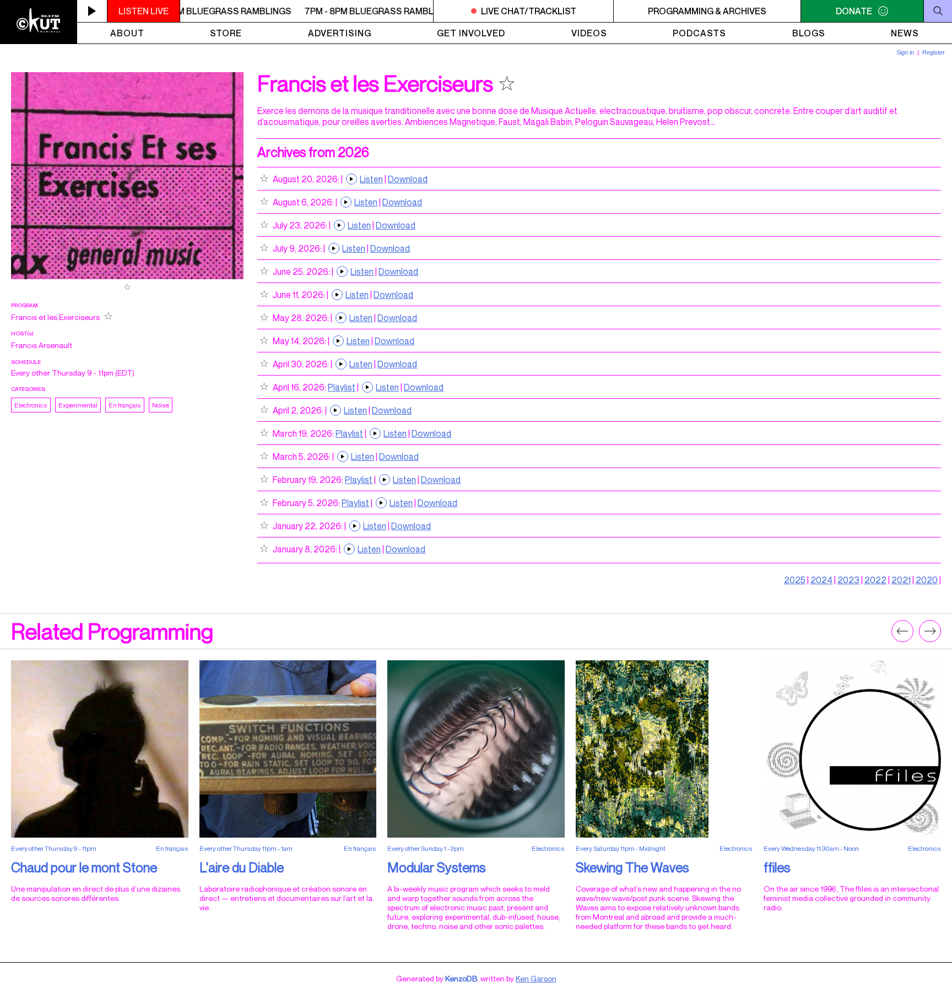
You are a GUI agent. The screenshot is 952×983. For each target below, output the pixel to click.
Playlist (341, 387)
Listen (371, 178)
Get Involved (471, 33)
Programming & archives (707, 11)
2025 (794, 579)
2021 (901, 579)
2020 (927, 579)
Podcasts (699, 33)
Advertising (339, 33)
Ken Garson (536, 978)
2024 (821, 579)
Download (408, 178)
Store (226, 33)
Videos (589, 33)
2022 (875, 579)
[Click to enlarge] (127, 275)
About (127, 33)
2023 (848, 579)
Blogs (808, 33)
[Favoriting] (127, 287)
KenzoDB (461, 978)
